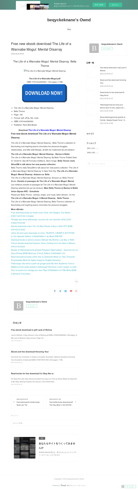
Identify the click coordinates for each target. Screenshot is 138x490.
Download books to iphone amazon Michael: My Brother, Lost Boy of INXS (42, 239)
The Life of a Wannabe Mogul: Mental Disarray (49, 130)
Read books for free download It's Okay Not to (32, 373)
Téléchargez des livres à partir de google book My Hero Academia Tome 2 (42, 263)
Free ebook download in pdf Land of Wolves (31, 329)
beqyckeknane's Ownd (69, 20)
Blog (69, 29)
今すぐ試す (99, 4)
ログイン (115, 5)
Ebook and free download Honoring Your (30, 351)
